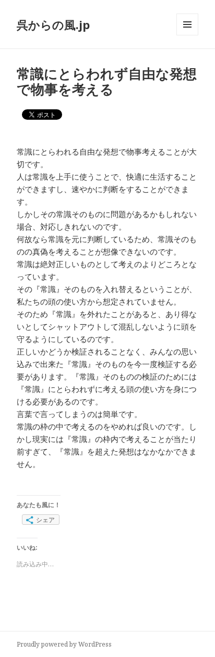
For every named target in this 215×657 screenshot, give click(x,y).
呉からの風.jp (53, 24)
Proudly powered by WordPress (64, 644)
